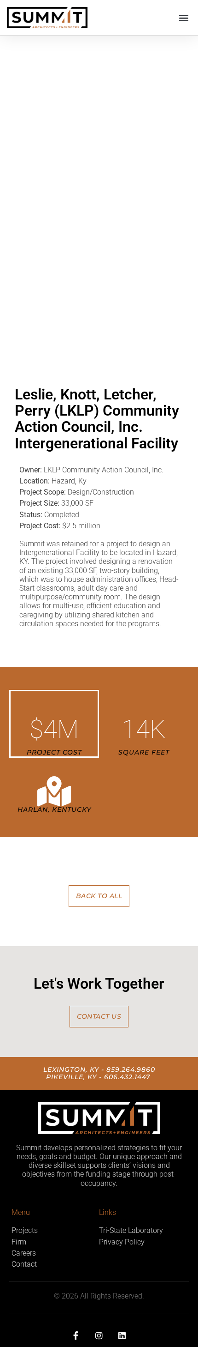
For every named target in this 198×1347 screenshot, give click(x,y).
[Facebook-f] (75, 1335)
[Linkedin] (122, 1335)
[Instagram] (99, 1335)
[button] (183, 17)
